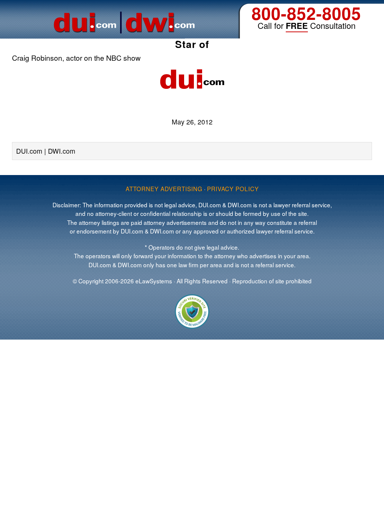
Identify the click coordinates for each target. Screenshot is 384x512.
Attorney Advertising (164, 188)
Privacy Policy (233, 188)
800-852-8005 (306, 13)
